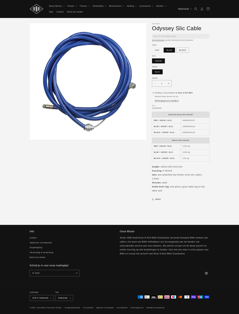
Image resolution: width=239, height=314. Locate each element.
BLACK (182, 50)
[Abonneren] (76, 273)
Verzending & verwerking (41, 252)
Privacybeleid (88, 307)
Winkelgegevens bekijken (167, 101)
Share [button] (158, 199)
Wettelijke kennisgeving (155, 307)
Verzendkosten (158, 40)
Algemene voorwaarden (41, 242)
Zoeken (33, 238)
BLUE (169, 50)
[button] (56, 6)
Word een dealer (38, 257)
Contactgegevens (137, 307)
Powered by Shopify (54, 307)
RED (158, 51)
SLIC (157, 72)
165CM (158, 61)
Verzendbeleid (122, 307)
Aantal (154, 78)
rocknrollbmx (41, 307)
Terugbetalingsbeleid (72, 307)
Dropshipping (36, 247)
